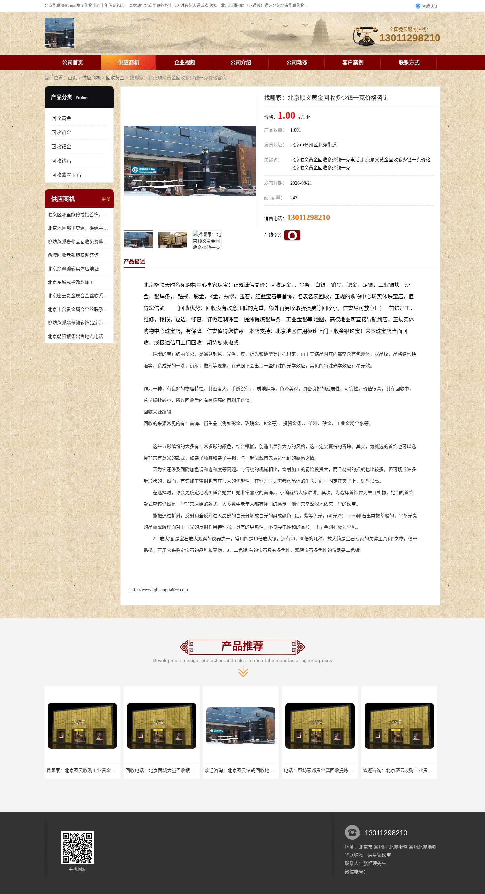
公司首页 (72, 62)
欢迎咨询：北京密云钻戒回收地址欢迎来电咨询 (253, 770)
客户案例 (353, 62)
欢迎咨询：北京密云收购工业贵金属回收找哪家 (411, 770)
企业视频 (184, 62)
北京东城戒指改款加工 (71, 282)
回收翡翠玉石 (66, 175)
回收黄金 (115, 77)
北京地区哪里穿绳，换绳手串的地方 (79, 228)
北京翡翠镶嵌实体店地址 (73, 268)
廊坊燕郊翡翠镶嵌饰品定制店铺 (79, 322)
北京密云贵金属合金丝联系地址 (79, 295)
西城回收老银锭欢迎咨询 (73, 255)
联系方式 (409, 62)
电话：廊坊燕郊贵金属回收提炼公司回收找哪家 (332, 770)
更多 (106, 199)
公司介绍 (240, 62)
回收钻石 (61, 161)
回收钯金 (61, 146)
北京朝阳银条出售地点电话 (75, 336)
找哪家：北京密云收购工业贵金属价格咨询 (90, 770)
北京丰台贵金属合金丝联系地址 (79, 309)
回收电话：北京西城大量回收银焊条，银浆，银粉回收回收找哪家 (192, 770)
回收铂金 (61, 132)
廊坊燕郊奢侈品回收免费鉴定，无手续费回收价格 (79, 241)
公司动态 (296, 62)
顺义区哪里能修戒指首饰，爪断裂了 (79, 214)
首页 (72, 77)
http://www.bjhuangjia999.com (159, 589)
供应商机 (128, 62)
